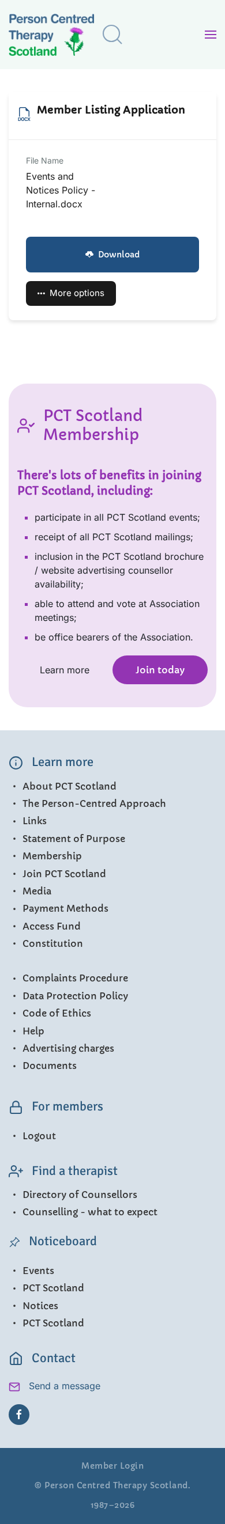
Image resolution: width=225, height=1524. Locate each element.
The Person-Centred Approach (94, 803)
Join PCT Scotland (64, 873)
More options (77, 292)
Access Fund (51, 926)
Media (36, 891)
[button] (112, 34)
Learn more (64, 670)
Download (119, 254)
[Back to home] (60, 37)
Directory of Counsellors (79, 1194)
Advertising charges (68, 1048)
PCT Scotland (53, 1288)
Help (33, 1031)
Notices (40, 1305)
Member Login (112, 1466)
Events (38, 1270)
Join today (160, 670)
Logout (39, 1136)
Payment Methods (65, 908)
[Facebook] (19, 1414)
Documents (49, 1065)
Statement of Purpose (73, 838)
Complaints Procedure (75, 978)
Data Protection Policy (75, 996)
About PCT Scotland (69, 786)
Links (34, 821)
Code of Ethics (56, 1013)
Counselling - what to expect (90, 1212)
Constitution (52, 943)
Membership (52, 856)
